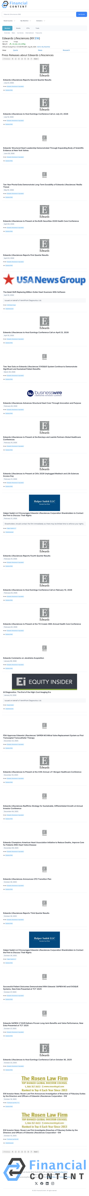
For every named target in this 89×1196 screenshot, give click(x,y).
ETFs (28, 28)
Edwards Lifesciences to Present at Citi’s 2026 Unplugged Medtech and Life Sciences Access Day (41, 474)
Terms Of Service (65, 1177)
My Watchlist (24, 21)
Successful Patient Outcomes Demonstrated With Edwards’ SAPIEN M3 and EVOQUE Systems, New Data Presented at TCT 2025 (40, 987)
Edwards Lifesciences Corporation (15, 86)
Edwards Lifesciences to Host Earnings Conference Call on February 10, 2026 (37, 590)
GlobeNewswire (9, 308)
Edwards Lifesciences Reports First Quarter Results (26, 255)
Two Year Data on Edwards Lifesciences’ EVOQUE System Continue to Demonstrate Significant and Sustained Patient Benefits (40, 367)
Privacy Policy (51, 1177)
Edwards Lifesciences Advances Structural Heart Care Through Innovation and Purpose (42, 403)
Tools (37, 28)
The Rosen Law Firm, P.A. (13, 1102)
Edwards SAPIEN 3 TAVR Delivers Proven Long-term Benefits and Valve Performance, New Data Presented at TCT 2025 (43, 1024)
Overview (7, 33)
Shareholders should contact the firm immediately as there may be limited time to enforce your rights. (44, 524)
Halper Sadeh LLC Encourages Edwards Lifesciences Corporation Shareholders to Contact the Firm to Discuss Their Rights (43, 514)
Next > (36, 59)
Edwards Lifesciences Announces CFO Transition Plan (27, 879)
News (13, 33)
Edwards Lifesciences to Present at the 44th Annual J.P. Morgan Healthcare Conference (42, 772)
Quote (15, 50)
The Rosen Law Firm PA (12, 1139)
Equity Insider (10, 705)
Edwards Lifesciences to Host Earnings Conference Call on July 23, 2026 (35, 114)
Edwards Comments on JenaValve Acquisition (23, 658)
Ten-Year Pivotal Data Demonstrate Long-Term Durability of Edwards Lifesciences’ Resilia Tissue (42, 185)
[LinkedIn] (47, 1183)
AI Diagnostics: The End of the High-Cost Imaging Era (27, 692)
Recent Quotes (8, 21)
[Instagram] (52, 1183)
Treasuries (38, 33)
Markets (7, 28)
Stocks (18, 28)
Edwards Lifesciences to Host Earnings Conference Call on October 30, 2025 (37, 1059)
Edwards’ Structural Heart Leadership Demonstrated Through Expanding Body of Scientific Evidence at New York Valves (43, 149)
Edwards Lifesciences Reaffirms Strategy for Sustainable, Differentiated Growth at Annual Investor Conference (43, 807)
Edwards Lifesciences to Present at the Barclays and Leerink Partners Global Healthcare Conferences (42, 438)
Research (66, 50)
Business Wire (9, 90)
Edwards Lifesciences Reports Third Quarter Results (26, 913)
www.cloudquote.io (61, 1172)
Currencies (20, 33)
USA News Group (11, 305)
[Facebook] (41, 1183)
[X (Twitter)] (36, 1183)
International (29, 33)
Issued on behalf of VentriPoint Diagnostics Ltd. (23, 300)
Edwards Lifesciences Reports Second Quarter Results (27, 80)
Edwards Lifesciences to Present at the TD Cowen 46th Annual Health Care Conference (42, 624)
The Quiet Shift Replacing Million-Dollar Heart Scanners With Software (34, 292)
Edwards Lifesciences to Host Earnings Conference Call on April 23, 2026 (36, 332)
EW (37, 38)
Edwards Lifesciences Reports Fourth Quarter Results (26, 556)
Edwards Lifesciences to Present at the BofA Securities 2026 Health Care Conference (41, 221)
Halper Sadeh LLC (11, 528)
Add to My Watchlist (43, 47)
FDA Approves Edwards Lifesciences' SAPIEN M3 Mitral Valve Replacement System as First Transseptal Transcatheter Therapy (43, 736)
